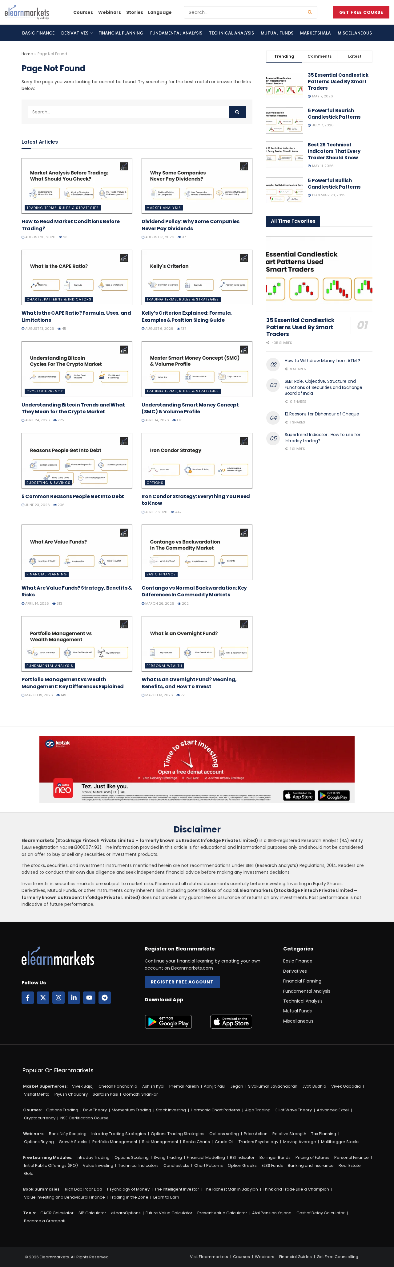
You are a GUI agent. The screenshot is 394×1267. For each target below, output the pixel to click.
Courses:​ (32, 1110)
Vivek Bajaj (83, 1086)
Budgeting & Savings (48, 482)
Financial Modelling (206, 1157)
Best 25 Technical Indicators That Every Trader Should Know (334, 151)
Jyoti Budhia (314, 1086)
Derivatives (74, 33)
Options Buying (39, 1142)
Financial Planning (120, 33)
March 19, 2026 (38, 695)
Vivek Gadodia (346, 1086)
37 (183, 237)
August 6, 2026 (158, 328)
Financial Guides (295, 1257)
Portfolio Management (114, 1142)
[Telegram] (104, 997)
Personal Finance (351, 1157)
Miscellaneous (355, 33)
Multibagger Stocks (340, 1142)
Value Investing (98, 1165)
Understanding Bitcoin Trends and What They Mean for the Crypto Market (73, 408)
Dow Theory (95, 1110)
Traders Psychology (258, 1142)
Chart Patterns (208, 1165)
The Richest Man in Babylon (231, 1189)
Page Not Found (52, 53)
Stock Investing (171, 1110)
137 (183, 328)
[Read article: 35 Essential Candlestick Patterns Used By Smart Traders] (319, 274)
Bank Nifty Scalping (67, 1134)
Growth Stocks (73, 1142)
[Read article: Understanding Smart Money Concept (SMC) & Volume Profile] (197, 369)
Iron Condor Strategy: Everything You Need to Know (196, 500)
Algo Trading (258, 1110)
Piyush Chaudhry (71, 1094)
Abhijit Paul (214, 1086)
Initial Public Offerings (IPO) (51, 1165)
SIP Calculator (92, 1213)
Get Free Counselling (337, 1257)
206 (61, 504)
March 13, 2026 (158, 695)
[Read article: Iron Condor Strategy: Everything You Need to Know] (197, 460)
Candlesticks (176, 1165)
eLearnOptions (126, 1213)
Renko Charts (196, 1142)
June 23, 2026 (37, 504)
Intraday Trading (93, 1157)
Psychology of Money (128, 1189)
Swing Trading (168, 1157)
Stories (134, 12)
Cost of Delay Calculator (320, 1213)
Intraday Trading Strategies (118, 1134)
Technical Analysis (231, 33)
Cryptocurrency (44, 391)
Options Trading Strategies (177, 1134)
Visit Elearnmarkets (209, 1257)
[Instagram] (58, 997)
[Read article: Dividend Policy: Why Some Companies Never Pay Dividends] (197, 186)
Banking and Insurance (311, 1165)
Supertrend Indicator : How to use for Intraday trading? (322, 437)
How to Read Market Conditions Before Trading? (70, 225)
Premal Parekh (184, 1086)
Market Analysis (164, 207)
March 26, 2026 (159, 603)
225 (60, 420)
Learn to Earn (166, 1197)
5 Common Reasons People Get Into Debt (73, 496)
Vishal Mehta (37, 1094)
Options (155, 482)
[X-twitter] (43, 997)
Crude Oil (224, 1142)
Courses (83, 12)
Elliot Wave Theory (293, 1110)
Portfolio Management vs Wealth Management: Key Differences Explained (73, 683)
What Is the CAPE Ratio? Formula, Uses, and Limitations (76, 316)
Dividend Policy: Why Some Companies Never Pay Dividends (190, 225)
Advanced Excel (333, 1110)
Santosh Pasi (105, 1094)
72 (182, 695)
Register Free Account (182, 982)
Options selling (224, 1134)
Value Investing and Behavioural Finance (64, 1197)
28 (64, 237)
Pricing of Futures (312, 1157)
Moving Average (299, 1142)
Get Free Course (361, 12)
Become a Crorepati (44, 1221)
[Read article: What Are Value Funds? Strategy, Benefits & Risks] (77, 552)
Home (27, 53)
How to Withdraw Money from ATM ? (322, 361)
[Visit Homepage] (27, 12)
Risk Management (160, 1142)
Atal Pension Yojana (271, 1213)
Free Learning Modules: (47, 1157)
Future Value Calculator (169, 1213)
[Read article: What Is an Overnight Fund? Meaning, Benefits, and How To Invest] (197, 644)
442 (178, 511)
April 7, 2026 (155, 511)
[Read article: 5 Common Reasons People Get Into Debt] (77, 460)
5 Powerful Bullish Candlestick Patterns (334, 183)
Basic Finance (38, 33)
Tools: (29, 1213)
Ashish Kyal (153, 1086)
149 (63, 695)
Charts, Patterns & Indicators (58, 299)
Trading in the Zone (129, 1197)
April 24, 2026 (37, 420)
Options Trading (62, 1110)
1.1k (179, 420)
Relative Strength (289, 1134)
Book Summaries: (41, 1189)
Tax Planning (323, 1134)
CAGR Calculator (57, 1213)
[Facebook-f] (28, 997)
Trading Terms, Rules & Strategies (62, 207)
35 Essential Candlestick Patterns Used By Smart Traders (338, 81)
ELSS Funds (272, 1165)
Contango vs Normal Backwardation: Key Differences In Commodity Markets (194, 591)
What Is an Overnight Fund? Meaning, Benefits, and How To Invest (189, 683)
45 (63, 328)
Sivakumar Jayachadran (272, 1086)
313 (59, 603)
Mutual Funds (277, 33)
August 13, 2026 (159, 237)
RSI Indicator (242, 1157)
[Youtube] (89, 997)
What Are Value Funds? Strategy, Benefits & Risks (77, 591)
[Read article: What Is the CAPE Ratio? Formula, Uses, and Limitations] (77, 277)
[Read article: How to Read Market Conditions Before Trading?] (77, 186)
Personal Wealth (164, 665)
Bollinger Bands (275, 1157)
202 (185, 603)
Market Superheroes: (45, 1086)
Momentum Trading (131, 1110)
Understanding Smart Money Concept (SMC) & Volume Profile (190, 408)
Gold (29, 1173)
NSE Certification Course (84, 1118)
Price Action (255, 1134)
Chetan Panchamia (117, 1086)
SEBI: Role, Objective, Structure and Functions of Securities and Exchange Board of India (323, 387)
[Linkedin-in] (74, 997)
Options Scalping (132, 1157)
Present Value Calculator (222, 1213)
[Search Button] (311, 12)
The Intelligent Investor (177, 1189)
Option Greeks (242, 1165)
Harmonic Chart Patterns (215, 1110)
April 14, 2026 (156, 420)
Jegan (236, 1086)
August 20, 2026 (39, 237)
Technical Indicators (138, 1165)
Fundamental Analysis (176, 33)
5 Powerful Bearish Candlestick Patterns (334, 113)
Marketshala (315, 33)
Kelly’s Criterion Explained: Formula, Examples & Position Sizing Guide (187, 316)
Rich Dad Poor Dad (83, 1189)
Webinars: (33, 1134)
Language (160, 12)
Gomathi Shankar (140, 1094)
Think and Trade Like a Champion (296, 1189)
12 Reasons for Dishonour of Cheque (322, 414)
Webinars (109, 12)
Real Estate (350, 1165)
